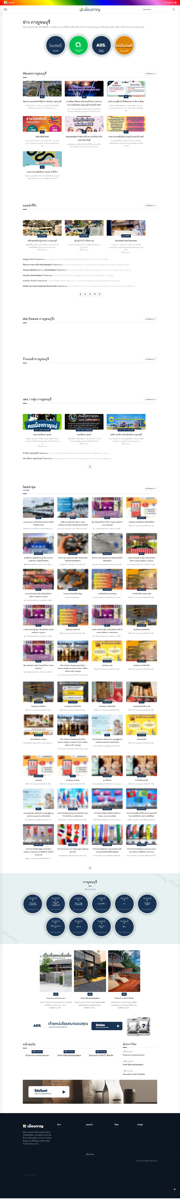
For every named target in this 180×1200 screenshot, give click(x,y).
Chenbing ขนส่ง (107, 665)
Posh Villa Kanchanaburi (90, 998)
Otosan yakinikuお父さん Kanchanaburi (39, 270)
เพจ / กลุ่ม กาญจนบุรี (42, 430)
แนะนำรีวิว (42, 236)
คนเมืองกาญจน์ (84, 434)
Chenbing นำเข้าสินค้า (38, 706)
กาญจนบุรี (11, 3)
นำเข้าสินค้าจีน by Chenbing (107, 594)
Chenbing (38, 780)
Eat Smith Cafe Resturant (126, 240)
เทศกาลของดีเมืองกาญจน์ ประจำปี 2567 (126, 136)
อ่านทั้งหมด (149, 74)
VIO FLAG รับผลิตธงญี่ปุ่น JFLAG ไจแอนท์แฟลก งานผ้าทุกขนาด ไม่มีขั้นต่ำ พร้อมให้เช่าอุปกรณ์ (38, 852)
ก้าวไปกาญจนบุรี (30, 453)
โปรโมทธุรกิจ (72, 625)
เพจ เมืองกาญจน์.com (32, 458)
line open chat (78, 51)
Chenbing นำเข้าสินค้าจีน (141, 665)
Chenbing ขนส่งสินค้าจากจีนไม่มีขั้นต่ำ (141, 522)
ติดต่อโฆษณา (101, 51)
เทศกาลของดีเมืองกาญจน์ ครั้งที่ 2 (42, 172)
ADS (55, 994)
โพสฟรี (55, 51)
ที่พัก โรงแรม (37, 1052)
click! (58, 1008)
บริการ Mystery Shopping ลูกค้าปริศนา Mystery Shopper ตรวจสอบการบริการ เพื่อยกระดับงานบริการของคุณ (73, 668)
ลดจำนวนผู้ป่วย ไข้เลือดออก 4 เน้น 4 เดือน (126, 101)
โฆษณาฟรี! (124, 51)
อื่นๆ (124, 927)
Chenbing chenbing (72, 780)
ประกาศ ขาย (141, 518)
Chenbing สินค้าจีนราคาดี (141, 706)
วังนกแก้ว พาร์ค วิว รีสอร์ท (124, 998)
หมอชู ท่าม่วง (28, 259)
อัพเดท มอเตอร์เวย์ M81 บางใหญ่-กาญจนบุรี (42, 101)
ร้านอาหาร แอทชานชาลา (55, 998)
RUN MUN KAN (42, 136)
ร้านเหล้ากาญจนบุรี (32, 904)
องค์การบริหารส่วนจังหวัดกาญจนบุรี (126, 434)
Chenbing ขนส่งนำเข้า (73, 629)
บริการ (38, 518)
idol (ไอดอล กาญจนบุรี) (56, 903)
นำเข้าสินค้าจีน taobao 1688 (141, 594)
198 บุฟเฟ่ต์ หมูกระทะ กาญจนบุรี (42, 240)
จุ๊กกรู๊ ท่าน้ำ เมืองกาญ (84, 240)
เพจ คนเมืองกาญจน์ (42, 434)
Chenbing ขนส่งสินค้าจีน (141, 629)
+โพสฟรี (26, 490)
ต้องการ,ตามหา (55, 926)
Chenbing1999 (141, 739)
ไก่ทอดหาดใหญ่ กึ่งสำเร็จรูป (72, 594)
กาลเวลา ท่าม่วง (29, 280)
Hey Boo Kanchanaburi (32, 275)
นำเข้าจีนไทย (107, 780)
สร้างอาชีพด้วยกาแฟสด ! (38, 739)
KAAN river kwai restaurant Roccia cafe (39, 286)
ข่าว (42, 97)
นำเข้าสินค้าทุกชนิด (141, 780)
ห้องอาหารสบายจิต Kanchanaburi (37, 264)
